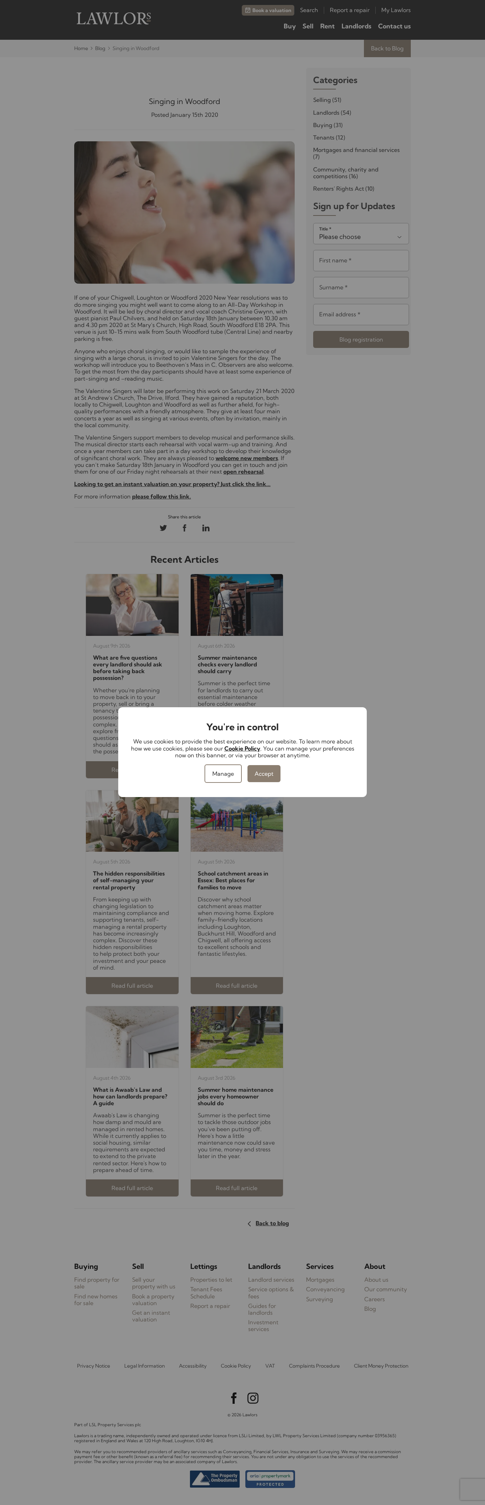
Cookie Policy (242, 748)
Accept (264, 773)
